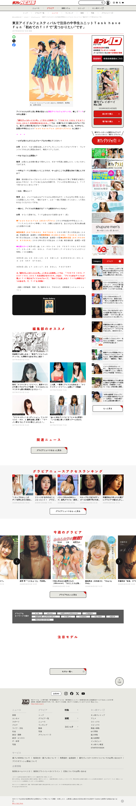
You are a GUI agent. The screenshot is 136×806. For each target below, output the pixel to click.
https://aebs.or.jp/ (37, 704)
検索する (102, 3)
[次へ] (119, 561)
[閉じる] (122, 801)
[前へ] (16, 561)
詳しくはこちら (17, 803)
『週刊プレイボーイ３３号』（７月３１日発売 (34, 120)
